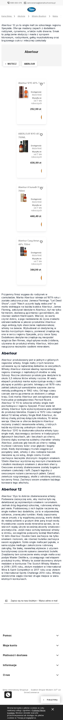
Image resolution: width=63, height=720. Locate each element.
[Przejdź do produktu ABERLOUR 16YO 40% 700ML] (23, 146)
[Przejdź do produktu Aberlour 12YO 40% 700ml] (23, 92)
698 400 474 (16, 3)
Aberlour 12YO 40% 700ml (31, 83)
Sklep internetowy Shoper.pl (15, 690)
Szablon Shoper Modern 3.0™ (44, 690)
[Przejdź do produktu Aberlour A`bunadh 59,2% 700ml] (23, 198)
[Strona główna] (31, 10)
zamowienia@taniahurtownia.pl (41, 3)
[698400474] (8, 695)
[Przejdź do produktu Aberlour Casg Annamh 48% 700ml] (23, 251)
